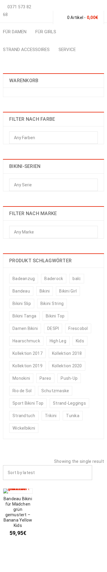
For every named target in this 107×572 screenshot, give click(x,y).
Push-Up (69, 378)
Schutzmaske (55, 390)
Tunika (72, 415)
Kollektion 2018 (67, 353)
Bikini (45, 291)
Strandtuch (23, 415)
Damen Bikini (25, 328)
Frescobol (78, 328)
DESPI (53, 328)
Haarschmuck (26, 341)
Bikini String (52, 303)
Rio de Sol (22, 390)
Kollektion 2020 (67, 365)
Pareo (45, 378)
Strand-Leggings (69, 403)
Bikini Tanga (24, 316)
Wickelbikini (23, 428)
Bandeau (21, 291)
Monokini (21, 378)
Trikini (51, 415)
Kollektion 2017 (27, 353)
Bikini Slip (21, 303)
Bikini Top (55, 316)
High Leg (58, 341)
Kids (80, 341)
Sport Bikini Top (27, 403)
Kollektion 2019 (27, 365)
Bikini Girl (68, 291)
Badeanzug (23, 278)
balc (77, 278)
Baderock (53, 278)
